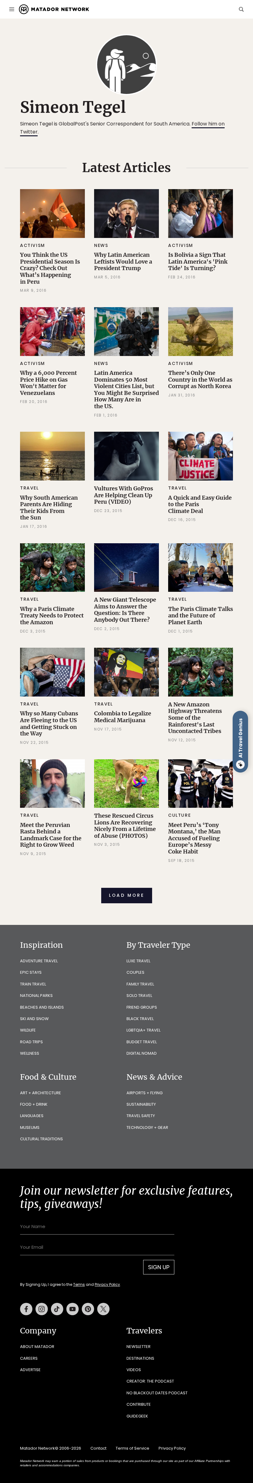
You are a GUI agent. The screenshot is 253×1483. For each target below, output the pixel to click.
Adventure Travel (39, 961)
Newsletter (138, 1347)
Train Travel (33, 984)
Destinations (140, 1358)
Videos (133, 1370)
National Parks (36, 995)
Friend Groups (141, 1007)
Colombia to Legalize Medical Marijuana (122, 717)
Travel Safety (140, 1116)
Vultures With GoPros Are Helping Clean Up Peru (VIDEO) (123, 495)
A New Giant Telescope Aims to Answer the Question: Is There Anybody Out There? (125, 609)
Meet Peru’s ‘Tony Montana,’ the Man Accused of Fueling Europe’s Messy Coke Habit (194, 838)
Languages (32, 1116)
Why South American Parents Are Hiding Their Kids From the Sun (49, 507)
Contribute (138, 1404)
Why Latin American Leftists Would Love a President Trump (123, 261)
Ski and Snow (34, 1019)
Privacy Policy (107, 1284)
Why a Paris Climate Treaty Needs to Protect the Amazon (52, 615)
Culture (179, 815)
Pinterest (88, 1309)
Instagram (41, 1309)
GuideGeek (137, 1416)
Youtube (72, 1309)
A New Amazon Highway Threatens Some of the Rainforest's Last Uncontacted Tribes (195, 718)
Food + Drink (34, 1104)
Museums (29, 1127)
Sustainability (141, 1104)
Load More (126, 895)
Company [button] (38, 1330)
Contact (98, 1448)
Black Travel (140, 1019)
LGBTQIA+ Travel (143, 1030)
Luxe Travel (138, 961)
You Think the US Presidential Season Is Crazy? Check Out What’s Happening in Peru (50, 268)
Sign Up (158, 1267)
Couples (135, 972)
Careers (29, 1358)
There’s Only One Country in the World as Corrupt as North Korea (200, 379)
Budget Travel (141, 1042)
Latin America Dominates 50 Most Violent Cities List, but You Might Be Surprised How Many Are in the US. (126, 389)
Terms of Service (132, 1448)
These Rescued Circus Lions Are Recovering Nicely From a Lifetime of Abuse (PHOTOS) (125, 825)
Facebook (26, 1309)
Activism (32, 245)
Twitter (103, 1309)
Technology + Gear (147, 1127)
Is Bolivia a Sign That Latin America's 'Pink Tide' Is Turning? (197, 261)
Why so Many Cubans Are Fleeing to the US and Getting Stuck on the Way (49, 723)
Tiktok (57, 1309)
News (101, 245)
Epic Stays (31, 972)
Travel (29, 488)
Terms (79, 1284)
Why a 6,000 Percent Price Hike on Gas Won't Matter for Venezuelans (48, 382)
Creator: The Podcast (150, 1381)
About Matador (37, 1347)
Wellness (29, 1053)
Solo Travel (139, 995)
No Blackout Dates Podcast (157, 1393)
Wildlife (28, 1030)
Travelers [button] (144, 1330)
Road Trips (31, 1042)
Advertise (30, 1370)
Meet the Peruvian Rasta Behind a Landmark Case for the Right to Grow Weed (50, 835)
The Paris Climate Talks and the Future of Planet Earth (200, 615)
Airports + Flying (144, 1093)
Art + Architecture (40, 1093)
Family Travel (140, 984)
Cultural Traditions (41, 1139)
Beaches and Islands (42, 1007)
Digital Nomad (141, 1053)
